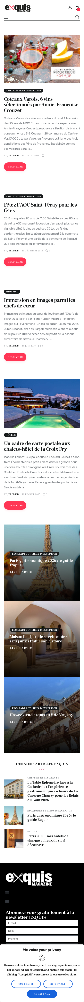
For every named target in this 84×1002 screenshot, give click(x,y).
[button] (7, 892)
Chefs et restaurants (43, 777)
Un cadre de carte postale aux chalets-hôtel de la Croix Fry (37, 446)
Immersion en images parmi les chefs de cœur (39, 303)
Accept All (42, 993)
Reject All (58, 983)
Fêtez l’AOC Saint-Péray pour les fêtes (40, 208)
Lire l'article (23, 572)
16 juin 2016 (29, 345)
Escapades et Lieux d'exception (34, 553)
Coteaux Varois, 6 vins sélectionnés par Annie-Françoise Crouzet (41, 105)
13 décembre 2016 (32, 250)
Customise (26, 983)
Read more (15, 166)
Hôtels (11, 435)
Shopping (12, 291)
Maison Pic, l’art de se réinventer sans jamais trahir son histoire (38, 639)
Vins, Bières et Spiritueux (24, 90)
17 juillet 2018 (30, 155)
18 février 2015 (31, 494)
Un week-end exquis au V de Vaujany (41, 715)
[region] (42, 973)
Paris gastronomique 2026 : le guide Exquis (41, 562)
